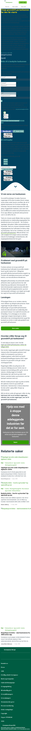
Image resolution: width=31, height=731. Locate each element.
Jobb (2, 671)
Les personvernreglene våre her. (22, 109)
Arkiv (2, 721)
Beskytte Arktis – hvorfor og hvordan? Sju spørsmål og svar (14, 494)
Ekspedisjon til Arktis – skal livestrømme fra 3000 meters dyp (15, 633)
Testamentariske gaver (7, 702)
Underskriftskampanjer (8, 682)
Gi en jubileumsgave (7, 694)
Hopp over (7, 136)
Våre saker (15, 6)
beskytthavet (9, 463)
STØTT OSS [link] (23, 2)
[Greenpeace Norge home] (11, 2)
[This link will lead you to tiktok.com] (14, 656)
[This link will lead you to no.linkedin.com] (22, 656)
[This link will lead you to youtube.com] (18, 656)
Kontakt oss (4, 663)
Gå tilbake (8, 134)
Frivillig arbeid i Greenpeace (9, 675)
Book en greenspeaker (7, 679)
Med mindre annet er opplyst (7, 727)
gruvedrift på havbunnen (8, 232)
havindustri (25, 488)
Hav (2, 463)
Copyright (4, 713)
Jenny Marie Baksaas (6, 644)
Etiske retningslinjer (7, 709)
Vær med (23, 6)
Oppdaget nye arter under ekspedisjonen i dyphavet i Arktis (14, 468)
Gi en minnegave (6, 698)
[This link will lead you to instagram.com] (6, 656)
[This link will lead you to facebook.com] (2, 656)
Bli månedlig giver (6, 690)
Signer (15, 442)
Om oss (7, 6)
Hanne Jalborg (5, 504)
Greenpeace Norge (10, 650)
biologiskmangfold (11, 465)
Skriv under (15, 328)
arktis (23, 463)
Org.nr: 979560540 (6, 717)
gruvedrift (17, 463)
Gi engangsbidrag (6, 686)
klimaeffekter (16, 490)
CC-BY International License (23, 729)
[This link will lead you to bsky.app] (10, 656)
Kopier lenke (19, 131)
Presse (3, 667)
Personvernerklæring (7, 705)
